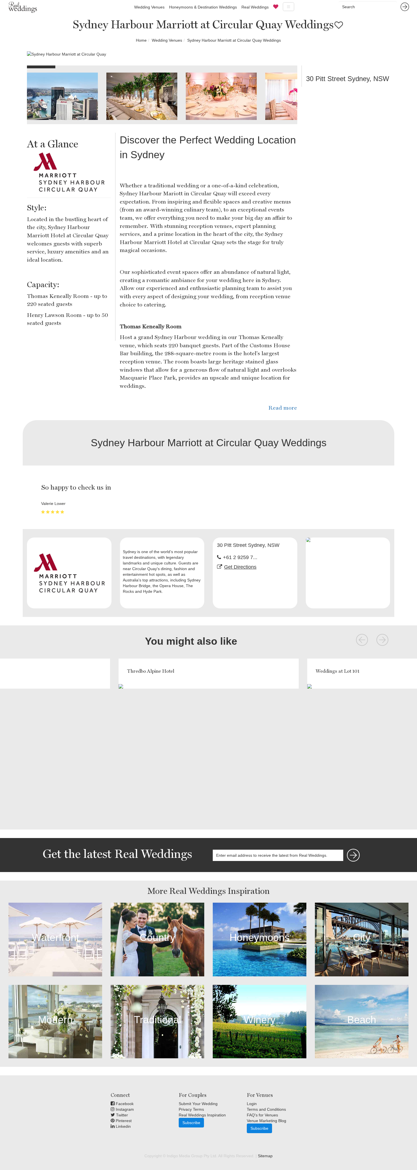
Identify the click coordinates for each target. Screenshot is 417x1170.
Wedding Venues (149, 7)
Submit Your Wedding (198, 1103)
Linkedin (123, 1126)
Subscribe (191, 1122)
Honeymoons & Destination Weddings (203, 7)
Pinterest (123, 1120)
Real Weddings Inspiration (202, 1115)
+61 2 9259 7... (240, 557)
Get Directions (240, 567)
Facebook (124, 1103)
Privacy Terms (191, 1109)
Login (252, 1103)
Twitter (121, 1115)
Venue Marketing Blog (266, 1120)
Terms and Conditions (266, 1109)
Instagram (124, 1109)
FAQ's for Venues (262, 1115)
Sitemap (265, 1156)
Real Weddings (255, 7)
